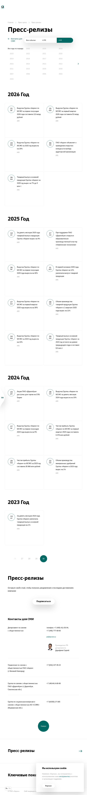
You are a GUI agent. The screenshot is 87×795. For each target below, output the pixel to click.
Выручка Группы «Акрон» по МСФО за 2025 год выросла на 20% (24, 154)
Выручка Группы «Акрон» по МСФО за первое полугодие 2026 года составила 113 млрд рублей (24, 120)
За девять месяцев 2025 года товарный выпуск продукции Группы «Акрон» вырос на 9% (24, 244)
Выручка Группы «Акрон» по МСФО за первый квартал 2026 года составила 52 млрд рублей (63, 120)
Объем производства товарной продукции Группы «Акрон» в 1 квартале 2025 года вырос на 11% (63, 313)
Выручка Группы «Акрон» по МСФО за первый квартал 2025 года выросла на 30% (24, 313)
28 (29, 559)
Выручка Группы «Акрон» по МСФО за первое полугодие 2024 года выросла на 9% (24, 438)
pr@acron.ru (51, 637)
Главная (10, 22)
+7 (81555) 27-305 (53, 702)
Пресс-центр (22, 22)
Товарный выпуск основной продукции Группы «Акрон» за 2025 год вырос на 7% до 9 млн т (24, 189)
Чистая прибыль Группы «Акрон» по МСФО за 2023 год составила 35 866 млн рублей (24, 472)
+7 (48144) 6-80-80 (54, 683)
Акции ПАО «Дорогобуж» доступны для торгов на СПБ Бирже (24, 403)
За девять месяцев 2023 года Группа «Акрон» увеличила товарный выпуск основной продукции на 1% (24, 528)
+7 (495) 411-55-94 (61, 628)
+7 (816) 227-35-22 (54, 665)
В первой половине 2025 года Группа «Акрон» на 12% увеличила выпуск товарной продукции (63, 279)
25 (8, 559)
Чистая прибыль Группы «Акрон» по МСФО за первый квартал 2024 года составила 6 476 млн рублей (63, 438)
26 (15, 559)
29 (36, 559)
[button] (76, 63)
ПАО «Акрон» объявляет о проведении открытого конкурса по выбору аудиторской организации (63, 154)
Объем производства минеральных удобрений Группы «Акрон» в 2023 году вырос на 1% (63, 472)
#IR (18, 121)
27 (22, 559)
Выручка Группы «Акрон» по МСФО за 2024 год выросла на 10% (24, 348)
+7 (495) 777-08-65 (54, 631)
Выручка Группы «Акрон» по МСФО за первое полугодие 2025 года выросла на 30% (24, 279)
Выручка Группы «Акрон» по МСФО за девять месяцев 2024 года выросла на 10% (63, 403)
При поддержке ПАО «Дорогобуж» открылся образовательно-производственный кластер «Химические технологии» (63, 244)
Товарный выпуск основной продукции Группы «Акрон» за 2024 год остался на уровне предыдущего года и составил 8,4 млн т (63, 348)
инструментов (64, 776)
